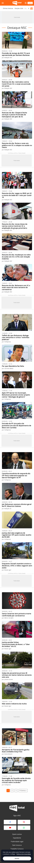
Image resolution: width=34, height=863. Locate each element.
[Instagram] (24, 822)
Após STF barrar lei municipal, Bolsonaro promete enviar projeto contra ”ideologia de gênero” (16, 395)
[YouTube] (10, 827)
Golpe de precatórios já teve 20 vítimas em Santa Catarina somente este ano (17, 675)
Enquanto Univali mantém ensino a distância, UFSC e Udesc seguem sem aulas (17, 565)
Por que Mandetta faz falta (13, 366)
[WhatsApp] (24, 827)
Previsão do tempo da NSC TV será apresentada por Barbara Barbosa (16, 54)
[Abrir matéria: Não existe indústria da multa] (17, 690)
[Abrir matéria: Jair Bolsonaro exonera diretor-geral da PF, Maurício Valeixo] (17, 491)
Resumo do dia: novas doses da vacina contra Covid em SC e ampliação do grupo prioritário (14, 226)
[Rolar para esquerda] (1, 8)
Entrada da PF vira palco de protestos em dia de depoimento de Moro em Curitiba (16, 425)
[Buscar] (26, 3)
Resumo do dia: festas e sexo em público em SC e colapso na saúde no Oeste (17, 145)
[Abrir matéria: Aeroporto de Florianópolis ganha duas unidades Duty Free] (17, 736)
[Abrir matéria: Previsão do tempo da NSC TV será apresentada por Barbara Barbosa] (17, 40)
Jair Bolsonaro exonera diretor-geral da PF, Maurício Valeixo (16, 505)
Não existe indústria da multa (14, 704)
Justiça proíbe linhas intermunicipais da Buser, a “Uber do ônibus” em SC (16, 644)
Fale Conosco (17, 845)
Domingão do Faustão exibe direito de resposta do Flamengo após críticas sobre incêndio (16, 780)
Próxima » (23, 790)
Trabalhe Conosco (17, 849)
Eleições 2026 (19, 8)
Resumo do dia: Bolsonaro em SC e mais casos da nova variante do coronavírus (16, 287)
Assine (30, 3)
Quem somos (17, 834)
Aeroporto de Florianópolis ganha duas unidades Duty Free (15, 751)
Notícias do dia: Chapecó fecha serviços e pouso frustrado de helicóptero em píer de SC (14, 114)
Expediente (17, 838)
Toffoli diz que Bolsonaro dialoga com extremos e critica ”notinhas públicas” (15, 337)
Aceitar (17, 858)
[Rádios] (31, 8)
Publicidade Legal (17, 841)
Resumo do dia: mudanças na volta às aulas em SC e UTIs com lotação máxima (16, 257)
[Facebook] (10, 822)
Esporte (27, 8)
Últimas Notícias (8, 8)
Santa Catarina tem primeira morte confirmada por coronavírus (16, 614)
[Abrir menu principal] (2, 3)
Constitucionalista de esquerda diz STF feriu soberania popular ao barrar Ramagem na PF (16, 475)
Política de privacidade (23, 854)
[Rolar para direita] (29, 8)
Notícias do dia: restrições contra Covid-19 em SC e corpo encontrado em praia (16, 84)
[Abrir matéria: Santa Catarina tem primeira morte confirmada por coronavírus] (17, 600)
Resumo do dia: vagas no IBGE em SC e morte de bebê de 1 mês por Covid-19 (17, 195)
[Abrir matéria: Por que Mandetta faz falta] (17, 353)
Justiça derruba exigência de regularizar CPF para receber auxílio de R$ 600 (16, 535)
